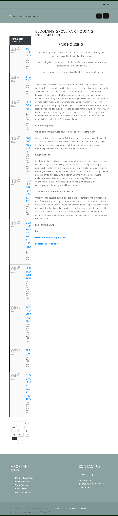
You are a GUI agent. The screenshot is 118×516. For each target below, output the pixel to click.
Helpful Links (21, 488)
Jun (21, 431)
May (14, 431)
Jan (26, 423)
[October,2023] (20, 423)
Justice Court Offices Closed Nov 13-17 (31, 191)
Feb (13, 427)
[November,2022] (15, 423)
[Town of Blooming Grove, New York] (24, 16)
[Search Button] (99, 16)
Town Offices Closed (31, 52)
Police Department (24, 492)
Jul (27, 431)
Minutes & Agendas (24, 478)
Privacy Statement (78, 508)
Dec (20, 438)
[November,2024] (20, 442)
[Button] (106, 16)
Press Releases (22, 481)
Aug (13, 434)
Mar (20, 427)
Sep (20, 434)
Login (106, 5)
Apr (27, 427)
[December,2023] (27, 438)
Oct (27, 434)
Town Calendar (22, 485)
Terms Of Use (60, 508)
